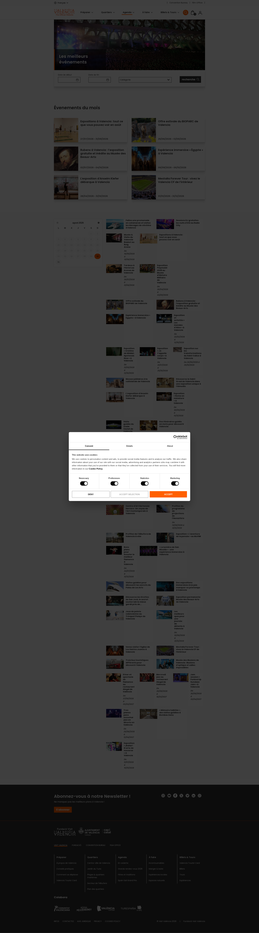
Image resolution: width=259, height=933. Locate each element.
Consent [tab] (89, 446)
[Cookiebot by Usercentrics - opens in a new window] (175, 437)
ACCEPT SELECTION (129, 494)
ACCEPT (168, 494)
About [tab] (170, 446)
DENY (91, 494)
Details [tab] (129, 446)
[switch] (114, 483)
